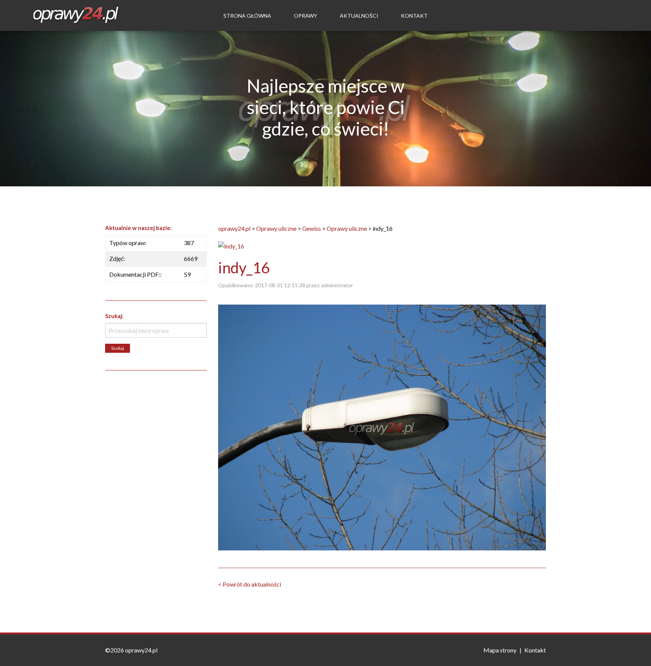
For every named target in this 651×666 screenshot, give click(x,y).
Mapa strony (500, 650)
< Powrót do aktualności (249, 584)
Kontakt (414, 15)
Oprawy (305, 15)
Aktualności (359, 15)
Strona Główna (247, 15)
